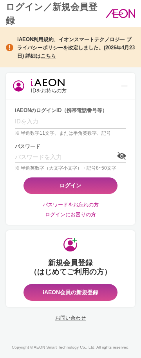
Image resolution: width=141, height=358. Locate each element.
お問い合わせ (70, 318)
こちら (48, 56)
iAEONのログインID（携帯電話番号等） (61, 110)
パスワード (27, 146)
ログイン (70, 185)
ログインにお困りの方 (70, 214)
